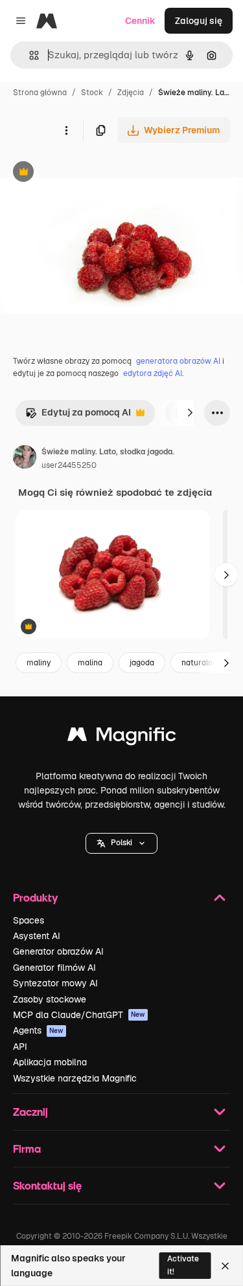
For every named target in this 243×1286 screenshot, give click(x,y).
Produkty (35, 897)
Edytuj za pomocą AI (78, 415)
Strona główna (40, 92)
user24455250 (69, 465)
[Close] (225, 1266)
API (20, 1046)
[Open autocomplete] (29, 55)
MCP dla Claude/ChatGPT (79, 1015)
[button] (121, 843)
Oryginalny (89, 173)
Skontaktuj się (47, 1185)
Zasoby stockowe (49, 999)
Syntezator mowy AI (55, 983)
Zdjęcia (130, 92)
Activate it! (183, 1265)
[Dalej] (190, 413)
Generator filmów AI (54, 967)
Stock (92, 92)
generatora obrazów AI (178, 361)
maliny (39, 663)
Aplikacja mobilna (50, 1062)
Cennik (140, 21)
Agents (38, 1030)
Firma (27, 1148)
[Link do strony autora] (24, 458)
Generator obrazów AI (58, 951)
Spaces (28, 920)
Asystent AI (36, 936)
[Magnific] (121, 737)
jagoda (142, 663)
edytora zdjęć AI (152, 373)
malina (90, 663)
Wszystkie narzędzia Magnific (75, 1078)
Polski (121, 842)
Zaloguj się (198, 21)
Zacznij (30, 1111)
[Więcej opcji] (66, 130)
